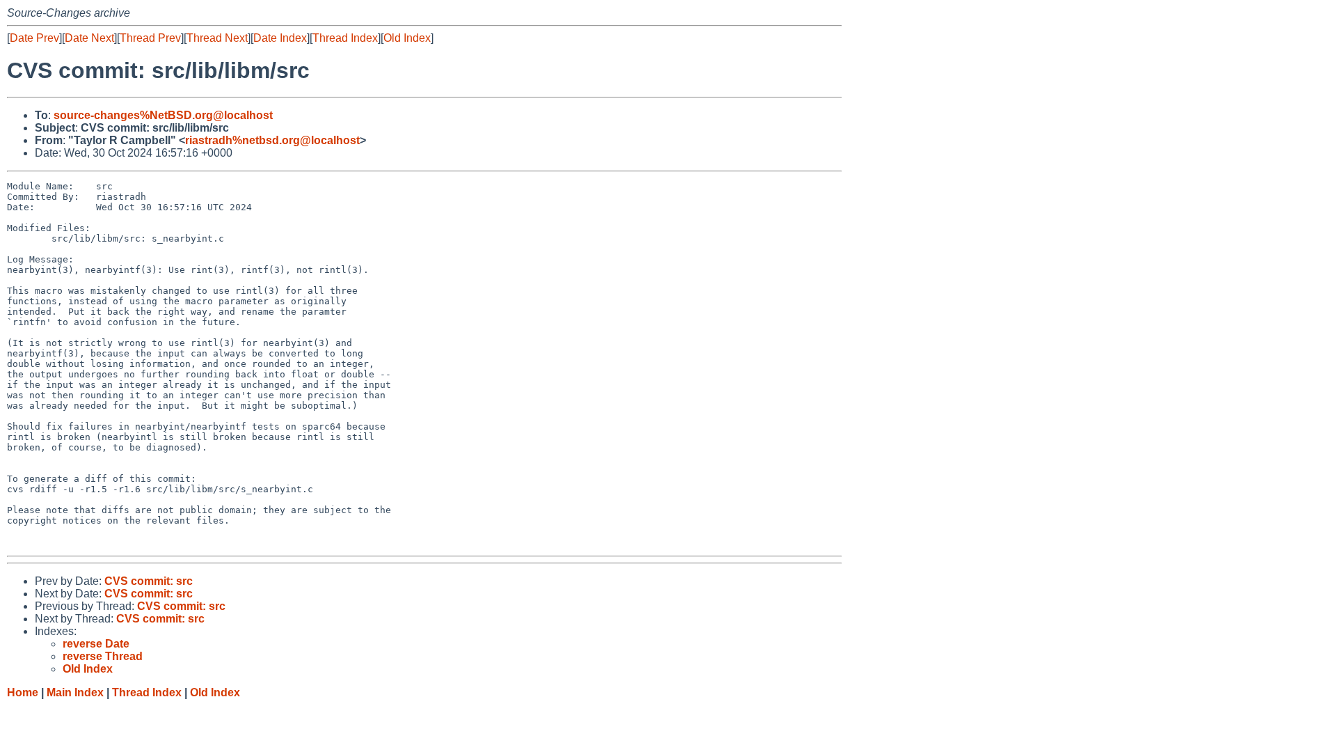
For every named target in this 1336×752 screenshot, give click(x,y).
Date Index (280, 38)
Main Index (75, 692)
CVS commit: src (148, 581)
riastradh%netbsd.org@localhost (272, 140)
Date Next (89, 38)
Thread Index (345, 38)
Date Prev (34, 38)
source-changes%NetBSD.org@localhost (163, 115)
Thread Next (217, 38)
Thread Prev (150, 38)
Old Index (407, 38)
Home (22, 692)
